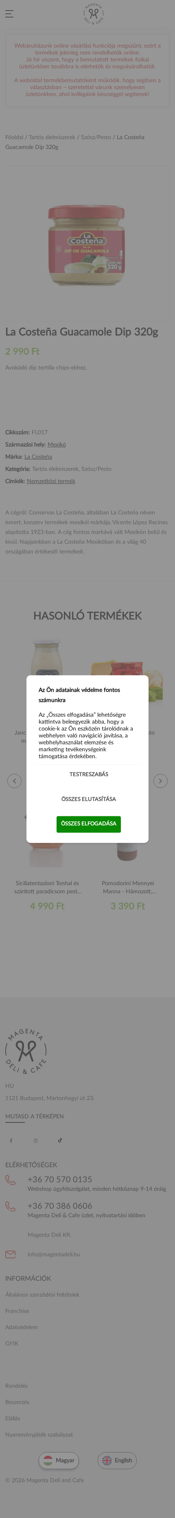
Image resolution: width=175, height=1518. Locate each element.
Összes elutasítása (88, 799)
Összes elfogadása (88, 824)
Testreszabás (89, 774)
